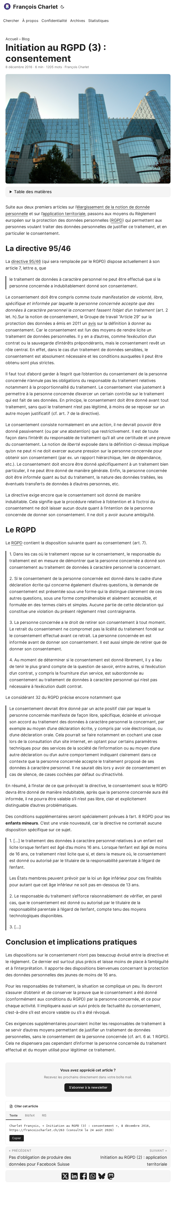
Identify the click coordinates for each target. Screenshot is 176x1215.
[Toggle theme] (62, 7)
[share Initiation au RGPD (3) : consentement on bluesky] (101, 1176)
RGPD (16, 542)
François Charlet (35, 6)
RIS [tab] (44, 1115)
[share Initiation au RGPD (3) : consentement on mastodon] (110, 1176)
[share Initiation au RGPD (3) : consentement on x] (65, 1176)
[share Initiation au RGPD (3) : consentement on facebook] (83, 1176)
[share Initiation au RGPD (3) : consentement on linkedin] (74, 1176)
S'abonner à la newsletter (88, 1087)
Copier (16, 1138)
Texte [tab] (13, 1115)
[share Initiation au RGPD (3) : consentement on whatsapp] (92, 1176)
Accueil (12, 39)
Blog (26, 39)
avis (92, 323)
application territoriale (64, 213)
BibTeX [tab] (30, 1115)
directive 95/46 (26, 261)
